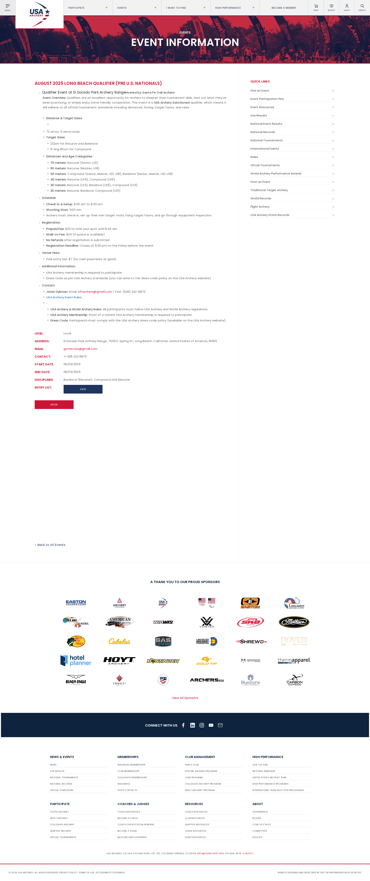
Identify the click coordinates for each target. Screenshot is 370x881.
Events (122, 7)
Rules (254, 157)
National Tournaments (267, 140)
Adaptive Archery (60, 830)
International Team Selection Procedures (278, 790)
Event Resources (262, 107)
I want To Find (176, 7)
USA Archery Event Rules (64, 297)
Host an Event (260, 182)
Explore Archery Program (201, 771)
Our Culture (260, 764)
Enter (54, 404)
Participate (76, 7)
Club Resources (195, 818)
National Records (263, 132)
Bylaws (256, 818)
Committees (259, 830)
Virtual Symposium (61, 790)
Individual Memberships (132, 764)
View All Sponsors (185, 698)
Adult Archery (59, 818)
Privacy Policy (68, 872)
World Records (261, 198)
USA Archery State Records (270, 215)
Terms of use (87, 872)
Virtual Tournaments (265, 165)
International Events (265, 149)
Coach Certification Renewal (136, 824)
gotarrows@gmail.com (81, 349)
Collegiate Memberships (132, 777)
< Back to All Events (50, 545)
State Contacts (127, 790)
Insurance (124, 783)
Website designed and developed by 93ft (301, 872)
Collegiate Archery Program (203, 783)
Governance (260, 811)
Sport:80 (356, 872)
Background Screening (132, 837)
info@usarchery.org (210, 853)
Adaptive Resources (197, 824)
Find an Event (260, 91)
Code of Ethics (261, 824)
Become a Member (284, 7)
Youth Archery (59, 811)
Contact (248, 853)
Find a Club (191, 764)
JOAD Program (194, 777)
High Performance (228, 7)
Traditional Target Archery (269, 190)
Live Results (259, 115)
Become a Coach (128, 818)
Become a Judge (127, 830)
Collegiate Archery (62, 824)
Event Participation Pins (267, 99)
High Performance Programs (270, 783)
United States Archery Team (269, 777)
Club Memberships (128, 771)
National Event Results (266, 124)
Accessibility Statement (110, 872)
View (83, 389)
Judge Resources (195, 830)
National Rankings (263, 771)
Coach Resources (129, 811)
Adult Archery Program (199, 790)
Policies (257, 837)
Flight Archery (260, 207)
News (53, 764)
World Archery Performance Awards (276, 173)
